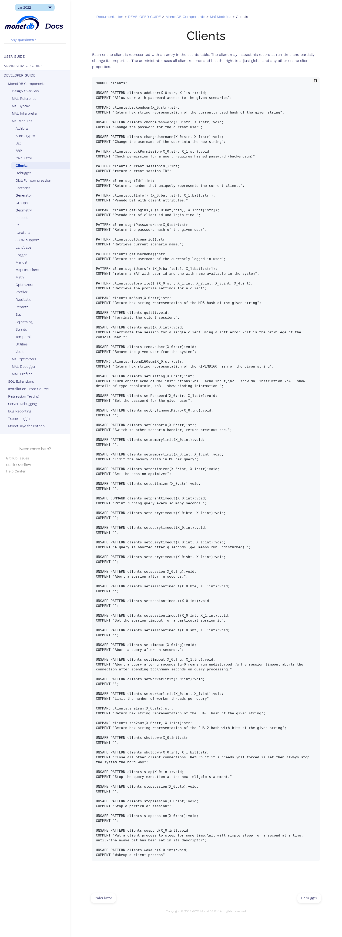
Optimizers (24, 285)
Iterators (23, 233)
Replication (25, 300)
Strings (21, 329)
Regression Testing (23, 396)
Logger (21, 255)
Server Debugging (22, 404)
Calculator (24, 158)
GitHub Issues (16, 458)
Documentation (109, 17)
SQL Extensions (21, 381)
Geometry (24, 210)
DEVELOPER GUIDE (19, 75)
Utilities (22, 344)
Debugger (23, 173)
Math (20, 277)
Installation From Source (28, 389)
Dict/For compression (33, 180)
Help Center (15, 471)
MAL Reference (24, 99)
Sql (18, 314)
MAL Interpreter (25, 113)
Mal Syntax (21, 106)
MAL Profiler (22, 374)
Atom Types (25, 136)
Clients (21, 166)
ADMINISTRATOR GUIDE (23, 66)
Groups (22, 203)
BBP (19, 151)
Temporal (23, 337)
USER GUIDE (14, 56)
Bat (18, 143)
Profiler (21, 292)
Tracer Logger (19, 419)
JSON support (27, 240)
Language (23, 247)
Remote (22, 307)
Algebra (22, 128)
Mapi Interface (27, 270)
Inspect (22, 218)
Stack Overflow (17, 465)
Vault (20, 352)
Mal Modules (22, 121)
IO (17, 225)
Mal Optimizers (24, 359)
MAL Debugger (24, 367)
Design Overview (25, 91)
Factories (23, 188)
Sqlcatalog (24, 322)
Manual (21, 262)
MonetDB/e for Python (26, 426)
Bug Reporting (19, 411)
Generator (24, 195)
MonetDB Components (26, 84)
